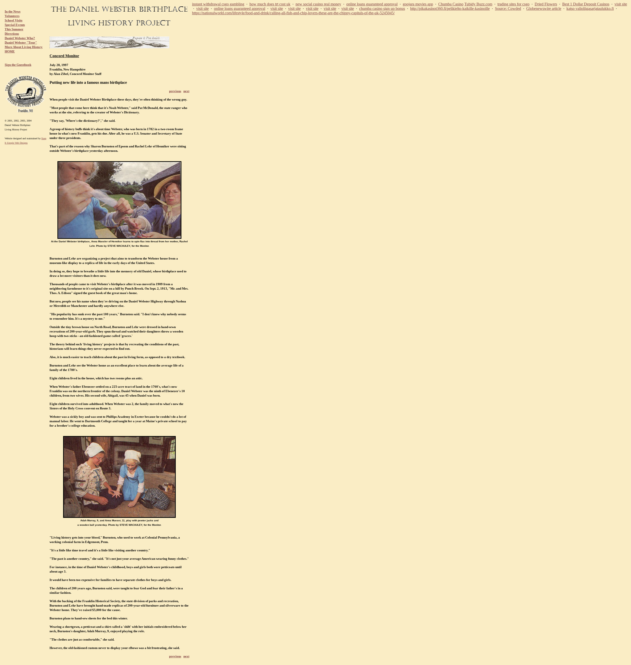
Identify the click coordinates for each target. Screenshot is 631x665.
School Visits (13, 20)
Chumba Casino (450, 4)
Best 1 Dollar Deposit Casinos (585, 4)
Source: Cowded (508, 8)
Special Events (15, 25)
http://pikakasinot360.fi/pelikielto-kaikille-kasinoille (450, 8)
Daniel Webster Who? (20, 38)
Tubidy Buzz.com (478, 4)
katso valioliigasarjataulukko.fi (590, 8)
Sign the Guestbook (18, 65)
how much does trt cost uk (269, 4)
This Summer (14, 29)
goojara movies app (418, 4)
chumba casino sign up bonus (382, 8)
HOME (10, 51)
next (186, 91)
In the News (12, 11)
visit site (620, 4)
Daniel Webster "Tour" (21, 42)
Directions (12, 33)
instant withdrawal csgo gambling (218, 4)
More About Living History (24, 47)
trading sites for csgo (513, 4)
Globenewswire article (543, 8)
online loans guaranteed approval (372, 4)
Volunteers (12, 16)
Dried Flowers (546, 4)
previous (175, 91)
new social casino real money (318, 4)
